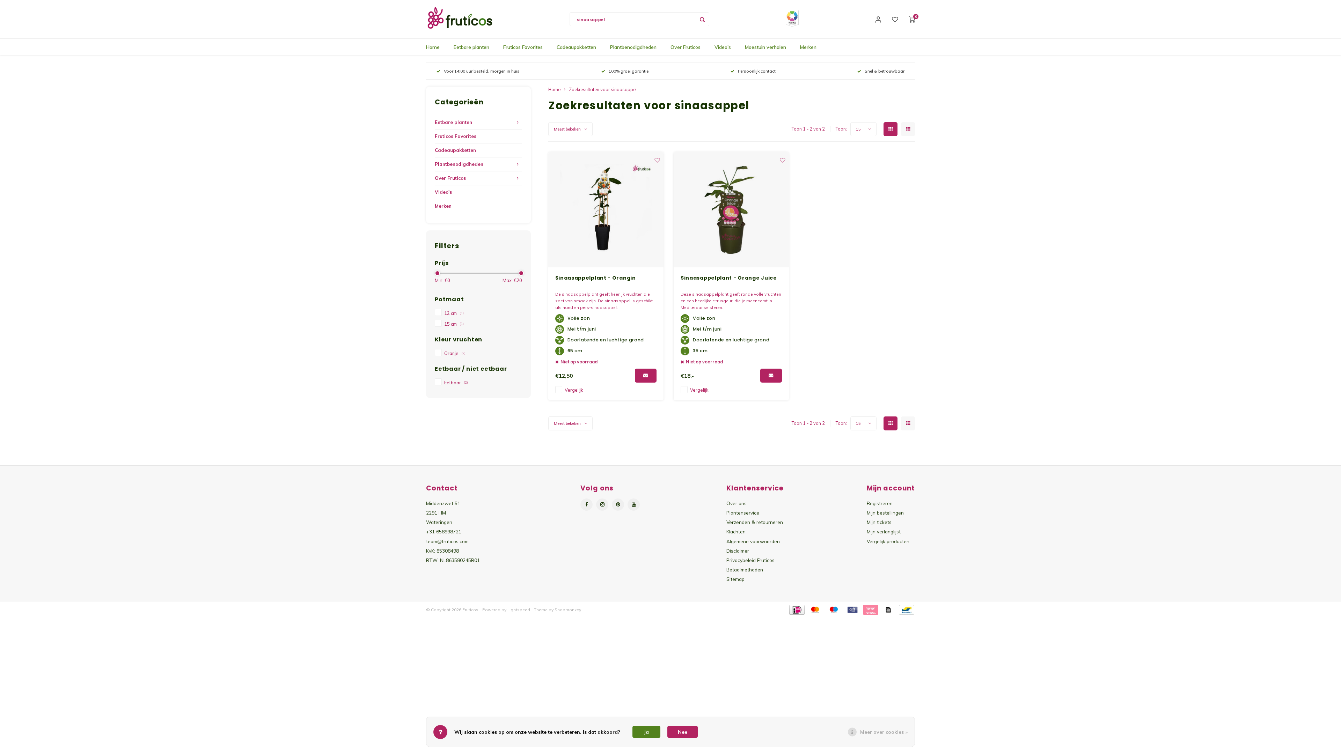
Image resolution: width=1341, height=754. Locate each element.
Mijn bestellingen (885, 513)
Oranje (455, 353)
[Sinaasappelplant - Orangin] (606, 209)
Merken (808, 47)
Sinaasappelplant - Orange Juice (729, 277)
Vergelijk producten (888, 541)
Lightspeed (518, 609)
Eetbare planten (471, 47)
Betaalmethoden (744, 569)
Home (433, 47)
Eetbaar (456, 382)
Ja (646, 732)
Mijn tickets (879, 522)
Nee (682, 732)
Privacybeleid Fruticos (750, 560)
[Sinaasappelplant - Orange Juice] (731, 209)
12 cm (454, 313)
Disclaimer (737, 551)
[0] (912, 19)
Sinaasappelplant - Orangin (595, 277)
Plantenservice (742, 513)
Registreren (880, 503)
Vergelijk (574, 390)
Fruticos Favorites (523, 47)
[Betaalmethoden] (796, 609)
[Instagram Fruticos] (602, 504)
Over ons (736, 503)
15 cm (454, 324)
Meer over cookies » (884, 732)
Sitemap (735, 579)
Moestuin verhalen (765, 47)
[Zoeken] (702, 19)
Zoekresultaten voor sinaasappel (603, 89)
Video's (723, 47)
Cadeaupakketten (576, 47)
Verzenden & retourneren (754, 522)
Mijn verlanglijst (884, 531)
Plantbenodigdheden (633, 47)
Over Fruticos (685, 47)
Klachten (736, 531)
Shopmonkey (568, 609)
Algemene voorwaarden (753, 541)
